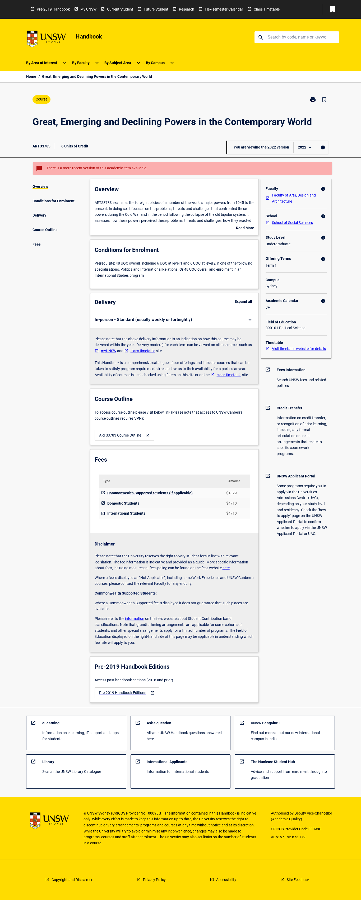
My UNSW (88, 9)
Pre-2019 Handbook (53, 9)
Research (186, 9)
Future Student (156, 9)
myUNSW (108, 351)
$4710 (231, 503)
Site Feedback (298, 880)
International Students (126, 513)
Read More (245, 228)
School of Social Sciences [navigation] (292, 223)
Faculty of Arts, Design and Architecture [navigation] (294, 198)
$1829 (231, 493)
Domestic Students (123, 503)
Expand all (243, 301)
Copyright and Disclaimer (72, 880)
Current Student (120, 9)
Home (31, 76)
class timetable (143, 351)
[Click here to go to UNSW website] (46, 39)
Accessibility (226, 880)
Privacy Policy (154, 880)
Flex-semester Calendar (224, 9)
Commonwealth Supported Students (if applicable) (150, 493)
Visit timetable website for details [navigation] (299, 349)
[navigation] (124, 435)
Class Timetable (267, 9)
